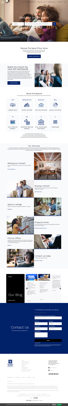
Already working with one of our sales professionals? (45, 315)
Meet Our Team (13, 82)
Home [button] (24, 2)
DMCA (34, 377)
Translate (41, 400)
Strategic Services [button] (26, 371)
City (35, 394)
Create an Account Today (40, 228)
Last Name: (51, 321)
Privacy (23, 377)
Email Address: (37, 326)
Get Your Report (11, 169)
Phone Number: (52, 326)
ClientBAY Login (10, 377)
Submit (48, 340)
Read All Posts (11, 300)
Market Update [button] (25, 367)
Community (44, 394)
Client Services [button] (52, 2)
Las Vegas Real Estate (22, 394)
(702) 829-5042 (53, 367)
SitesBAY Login (18, 377)
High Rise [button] (60, 2)
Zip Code (38, 394)
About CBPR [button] (24, 368)
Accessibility (28, 377)
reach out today (38, 260)
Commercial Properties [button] (26, 369)
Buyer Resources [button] (42, 2)
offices (9, 245)
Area (48, 394)
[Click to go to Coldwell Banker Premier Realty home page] (3, 1)
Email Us (52, 370)
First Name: (37, 321)
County (32, 394)
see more (10, 209)
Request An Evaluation (34, 56)
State (29, 394)
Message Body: (38, 331)
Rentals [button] (23, 366)
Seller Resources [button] (31, 2)
